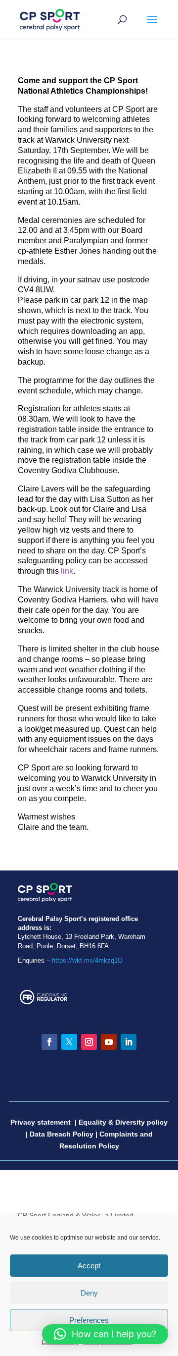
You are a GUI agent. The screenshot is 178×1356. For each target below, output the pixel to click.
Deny (89, 1293)
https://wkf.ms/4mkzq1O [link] (87, 960)
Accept (89, 1265)
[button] (152, 26)
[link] (50, 19)
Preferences (89, 1320)
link (67, 571)
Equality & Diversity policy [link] (123, 1122)
